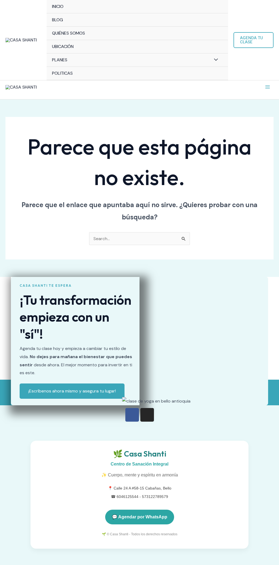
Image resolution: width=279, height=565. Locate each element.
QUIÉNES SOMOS (68, 33)
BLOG (57, 20)
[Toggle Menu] (215, 60)
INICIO (57, 6)
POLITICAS (62, 73)
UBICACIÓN (63, 46)
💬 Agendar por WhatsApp (139, 517)
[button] (253, 40)
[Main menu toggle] (268, 87)
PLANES (59, 60)
